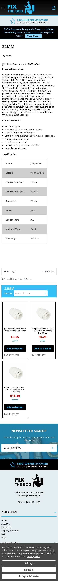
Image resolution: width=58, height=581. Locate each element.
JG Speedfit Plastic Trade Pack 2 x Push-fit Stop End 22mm (43, 331)
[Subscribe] (52, 448)
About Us (5, 524)
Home (4, 520)
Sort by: (8, 293)
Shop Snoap (33, 36)
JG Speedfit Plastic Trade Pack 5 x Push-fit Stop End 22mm (15, 389)
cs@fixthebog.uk (31, 495)
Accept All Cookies (29, 576)
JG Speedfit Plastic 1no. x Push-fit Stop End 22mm (15, 330)
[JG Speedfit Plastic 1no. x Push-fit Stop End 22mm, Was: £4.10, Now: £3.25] (15, 315)
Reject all (29, 569)
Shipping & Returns (10, 530)
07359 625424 (37, 492)
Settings (29, 563)
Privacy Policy (33, 556)
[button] (29, 271)
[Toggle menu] (4, 8)
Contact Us (6, 527)
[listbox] (31, 293)
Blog (3, 537)
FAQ (3, 533)
